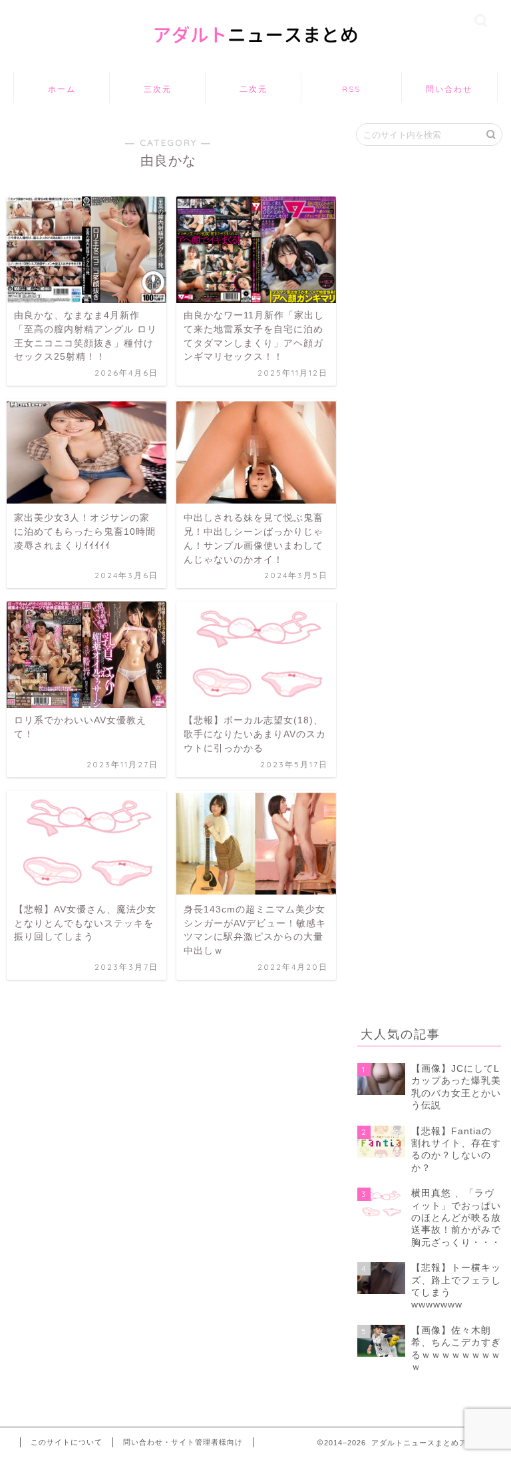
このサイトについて (66, 1442)
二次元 (253, 89)
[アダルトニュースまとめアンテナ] (255, 55)
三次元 (158, 89)
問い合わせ (449, 89)
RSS (351, 89)
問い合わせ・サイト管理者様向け (183, 1442)
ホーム (62, 89)
